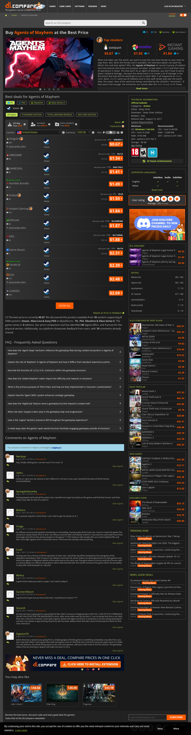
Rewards (92, 6)
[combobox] (38, 132)
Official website (139, 102)
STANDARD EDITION (32, 114)
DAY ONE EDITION (87, 114)
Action (147, 106)
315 (10, 278)
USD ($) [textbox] (81, 132)
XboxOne (38, 102)
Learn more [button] (21, 730)
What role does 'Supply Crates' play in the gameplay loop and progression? (45, 411)
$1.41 (115, 171)
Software (80, 6)
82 (9, 224)
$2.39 (115, 265)
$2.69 (115, 293)
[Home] (6, 15)
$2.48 (115, 279)
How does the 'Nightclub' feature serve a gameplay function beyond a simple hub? (49, 403)
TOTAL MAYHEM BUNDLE (59, 114)
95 (9, 199)
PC (11, 102)
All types (11, 114)
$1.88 (115, 239)
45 (9, 172)
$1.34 (115, 158)
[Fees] (111, 132)
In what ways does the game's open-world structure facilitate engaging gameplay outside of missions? (59, 428)
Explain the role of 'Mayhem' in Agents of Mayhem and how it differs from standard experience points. (59, 362)
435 (10, 142)
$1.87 (115, 225)
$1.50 (115, 198)
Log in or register (173, 6)
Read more (141, 88)
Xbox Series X (58, 102)
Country (10, 132)
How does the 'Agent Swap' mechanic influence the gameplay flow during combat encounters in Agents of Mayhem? (60, 352)
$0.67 (115, 144)
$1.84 (115, 210)
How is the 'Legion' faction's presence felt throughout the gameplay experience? (48, 420)
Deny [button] (160, 728)
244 (10, 294)
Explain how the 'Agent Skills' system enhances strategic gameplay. (41, 395)
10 (9, 187)
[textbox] (28, 132)
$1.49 (115, 184)
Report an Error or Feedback (107, 312)
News (103, 6)
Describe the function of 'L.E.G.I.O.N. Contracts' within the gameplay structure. (47, 370)
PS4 (23, 102)
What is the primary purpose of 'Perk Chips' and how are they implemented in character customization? (59, 386)
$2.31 (115, 252)
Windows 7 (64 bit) (144, 129)
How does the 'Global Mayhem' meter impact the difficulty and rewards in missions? (50, 378)
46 (9, 240)
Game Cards (65, 6)
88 (9, 159)
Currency (70, 132)
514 (10, 212)
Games (52, 6)
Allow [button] (176, 728)
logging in (56, 447)
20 (9, 268)
